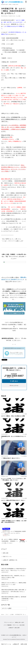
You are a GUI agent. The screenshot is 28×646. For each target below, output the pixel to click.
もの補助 (18, 16)
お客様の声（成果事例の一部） (10, 560)
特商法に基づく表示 (19, 622)
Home (2, 614)
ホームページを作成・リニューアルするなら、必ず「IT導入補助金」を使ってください (13, 479)
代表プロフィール (7, 556)
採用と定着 (5, 553)
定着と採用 (16, 627)
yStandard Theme (6, 639)
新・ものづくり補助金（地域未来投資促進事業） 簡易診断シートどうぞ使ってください (10, 541)
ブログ (7, 614)
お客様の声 (11, 627)
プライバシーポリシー (9, 622)
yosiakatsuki (13, 639)
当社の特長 (21, 625)
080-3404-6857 (15, 375)
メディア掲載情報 (7, 625)
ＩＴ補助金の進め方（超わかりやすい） (11, 458)
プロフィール (15, 625)
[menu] (26, 2)
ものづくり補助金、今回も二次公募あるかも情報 (13, 416)
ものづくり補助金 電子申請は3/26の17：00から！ (13, 500)
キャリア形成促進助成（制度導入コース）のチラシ (18, 532)
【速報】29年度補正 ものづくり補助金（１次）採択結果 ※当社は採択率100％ (13, 521)
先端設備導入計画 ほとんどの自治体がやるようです (13, 437)
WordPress (23, 639)
